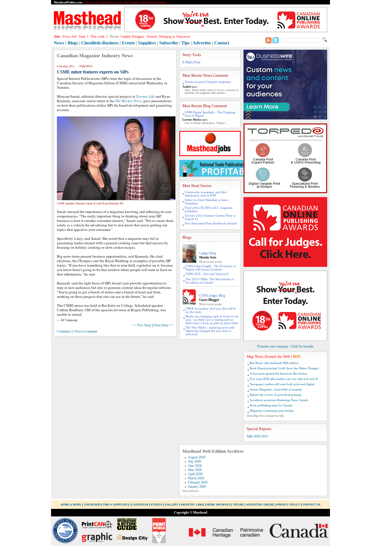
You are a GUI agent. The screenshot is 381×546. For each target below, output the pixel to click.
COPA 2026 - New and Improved (206, 274)
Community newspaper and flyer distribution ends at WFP (206, 193)
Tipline (238, 504)
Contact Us (311, 504)
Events (128, 42)
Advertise (202, 42)
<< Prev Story (141, 325)
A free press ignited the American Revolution (278, 373)
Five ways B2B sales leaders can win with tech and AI (284, 378)
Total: (83, 37)
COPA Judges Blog (212, 296)
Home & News (71, 504)
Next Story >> (163, 325)
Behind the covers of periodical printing (275, 394)
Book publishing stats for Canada (271, 405)
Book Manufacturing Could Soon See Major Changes (284, 368)
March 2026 (196, 478)
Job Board (92, 504)
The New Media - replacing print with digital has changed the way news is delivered (209, 331)
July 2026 (194, 461)
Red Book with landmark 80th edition (274, 363)
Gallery (171, 504)
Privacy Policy (288, 504)
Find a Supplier (115, 504)
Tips (185, 42)
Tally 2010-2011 (257, 436)
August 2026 (196, 457)
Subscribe (168, 42)
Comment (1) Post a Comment (77, 331)
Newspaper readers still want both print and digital (282, 384)
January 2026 (197, 486)
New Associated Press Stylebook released (211, 223)
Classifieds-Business (100, 42)
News (59, 42)
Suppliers (147, 42)
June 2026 (195, 466)
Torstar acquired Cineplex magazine (208, 81)
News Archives (218, 504)
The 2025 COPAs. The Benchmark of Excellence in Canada (209, 280)
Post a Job (69, 37)
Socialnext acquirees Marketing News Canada (279, 400)
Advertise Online (260, 504)
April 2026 (195, 474)
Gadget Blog (207, 253)
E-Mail (187, 62)
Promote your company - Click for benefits (285, 346)
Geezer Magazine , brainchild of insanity (276, 389)
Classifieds (139, 504)
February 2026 (198, 482)
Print (197, 62)
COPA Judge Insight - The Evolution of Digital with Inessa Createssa (210, 267)
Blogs (72, 42)
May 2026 (195, 470)
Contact (221, 42)
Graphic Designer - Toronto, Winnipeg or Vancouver (155, 37)
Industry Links (192, 504)
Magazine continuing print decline (272, 410)
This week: (99, 37)
